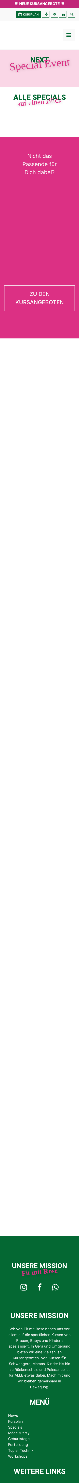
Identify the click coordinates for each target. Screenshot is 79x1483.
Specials (15, 1427)
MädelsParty (19, 1433)
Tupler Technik (20, 1450)
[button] (39, 298)
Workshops (17, 1456)
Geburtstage (19, 1439)
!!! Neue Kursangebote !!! (39, 4)
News (13, 1415)
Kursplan (15, 1421)
